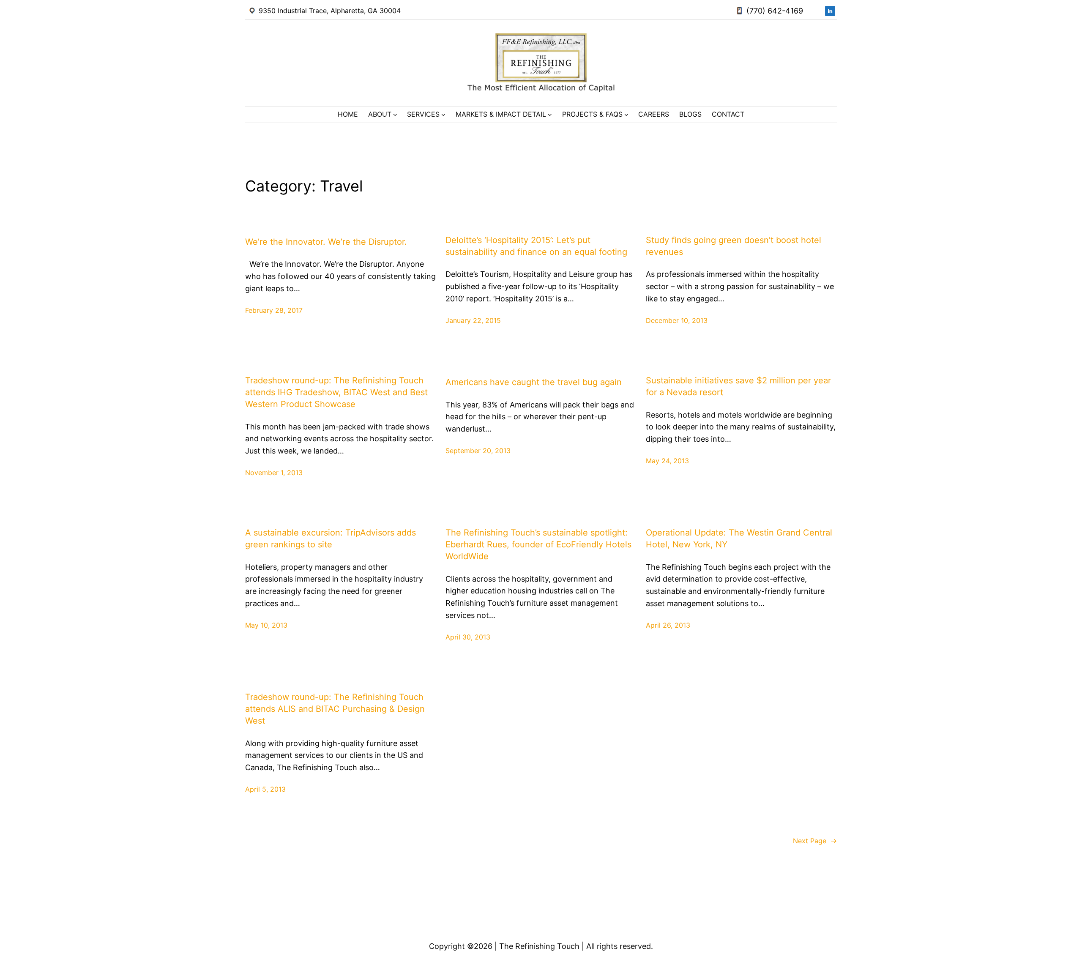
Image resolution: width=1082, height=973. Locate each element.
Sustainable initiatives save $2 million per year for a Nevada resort (738, 386)
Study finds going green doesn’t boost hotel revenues (733, 246)
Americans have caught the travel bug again (533, 382)
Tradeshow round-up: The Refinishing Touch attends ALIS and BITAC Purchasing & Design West (335, 709)
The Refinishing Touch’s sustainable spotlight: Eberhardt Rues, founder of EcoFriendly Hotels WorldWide (538, 544)
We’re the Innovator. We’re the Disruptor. (326, 242)
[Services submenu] (443, 114)
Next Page (815, 840)
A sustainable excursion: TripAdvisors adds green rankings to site (330, 538)
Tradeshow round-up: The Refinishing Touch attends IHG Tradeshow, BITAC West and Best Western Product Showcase (336, 392)
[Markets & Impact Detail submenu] (550, 114)
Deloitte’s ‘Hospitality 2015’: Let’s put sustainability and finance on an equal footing (536, 246)
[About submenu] (395, 114)
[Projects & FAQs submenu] (626, 114)
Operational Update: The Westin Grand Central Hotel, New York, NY (739, 538)
